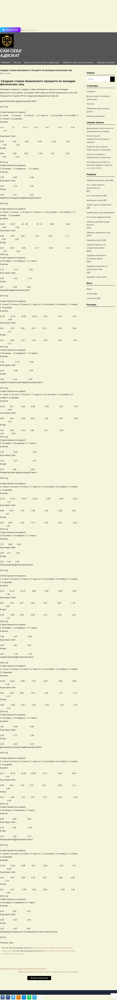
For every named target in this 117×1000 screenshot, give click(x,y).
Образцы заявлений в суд (98, 232)
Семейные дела (94, 240)
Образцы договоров (106, 62)
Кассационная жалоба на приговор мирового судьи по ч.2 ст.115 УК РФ (99, 165)
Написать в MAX (12, 30)
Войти (89, 289)
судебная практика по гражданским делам (96, 246)
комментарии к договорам (98, 212)
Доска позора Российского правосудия (41, 62)
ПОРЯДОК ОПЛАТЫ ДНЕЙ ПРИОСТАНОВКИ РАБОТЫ (23, 969)
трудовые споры (94, 277)
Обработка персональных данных (78, 62)
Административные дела (98, 180)
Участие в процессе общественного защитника (99, 155)
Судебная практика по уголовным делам (96, 257)
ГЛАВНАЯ (91, 92)
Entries (92, 294)
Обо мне (17, 62)
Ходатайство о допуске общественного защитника (99, 148)
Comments (94, 298)
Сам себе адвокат (11, 53)
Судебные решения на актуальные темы (97, 267)
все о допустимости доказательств (95, 186)
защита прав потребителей (99, 205)
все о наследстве (94, 196)
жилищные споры (94, 200)
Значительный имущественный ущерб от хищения (98, 139)
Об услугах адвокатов (96, 217)
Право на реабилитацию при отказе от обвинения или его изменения (48, 972)
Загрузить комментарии (39, 978)
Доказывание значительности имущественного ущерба (100, 129)
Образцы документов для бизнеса (98, 223)
